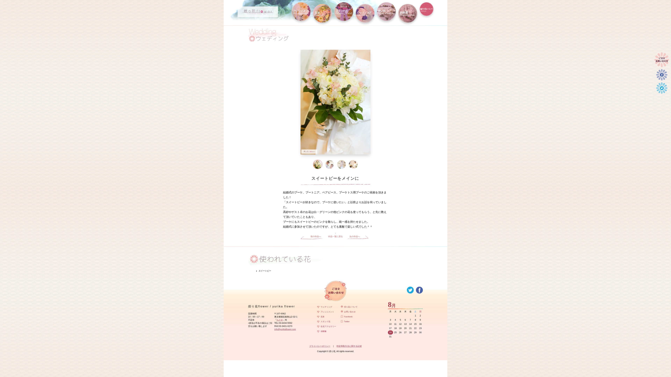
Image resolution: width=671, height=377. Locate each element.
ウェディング (326, 307)
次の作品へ (354, 236)
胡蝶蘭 (323, 331)
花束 (322, 317)
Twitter (347, 321)
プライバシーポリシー (319, 346)
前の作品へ (316, 236)
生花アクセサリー (328, 326)
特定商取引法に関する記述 (349, 346)
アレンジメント (327, 312)
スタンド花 (325, 321)
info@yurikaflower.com (285, 329)
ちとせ (279, 320)
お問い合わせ (350, 312)
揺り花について (351, 307)
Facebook (348, 317)
